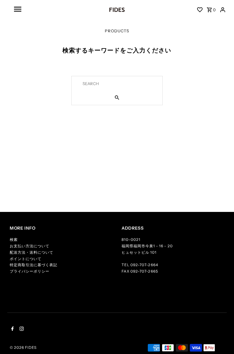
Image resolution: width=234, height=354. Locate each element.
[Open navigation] (45, 9)
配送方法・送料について (31, 252)
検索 (14, 239)
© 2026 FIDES (23, 347)
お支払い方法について (29, 246)
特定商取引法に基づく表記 (33, 265)
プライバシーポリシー (29, 271)
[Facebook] (12, 329)
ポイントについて (25, 258)
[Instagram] (21, 329)
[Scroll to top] (222, 342)
